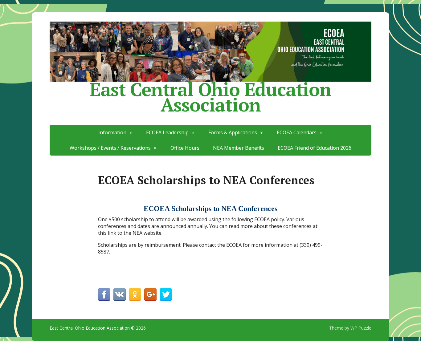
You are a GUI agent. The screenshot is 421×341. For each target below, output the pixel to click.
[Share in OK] (135, 294)
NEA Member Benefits (238, 147)
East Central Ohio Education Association (210, 94)
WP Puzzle (360, 328)
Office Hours (184, 147)
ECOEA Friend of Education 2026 (314, 147)
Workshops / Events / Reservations (110, 147)
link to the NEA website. (134, 232)
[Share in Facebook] (104, 294)
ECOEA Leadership (167, 132)
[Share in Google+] (150, 294)
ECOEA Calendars (297, 132)
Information (112, 132)
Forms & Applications (232, 132)
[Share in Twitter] (166, 294)
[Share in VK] (119, 294)
